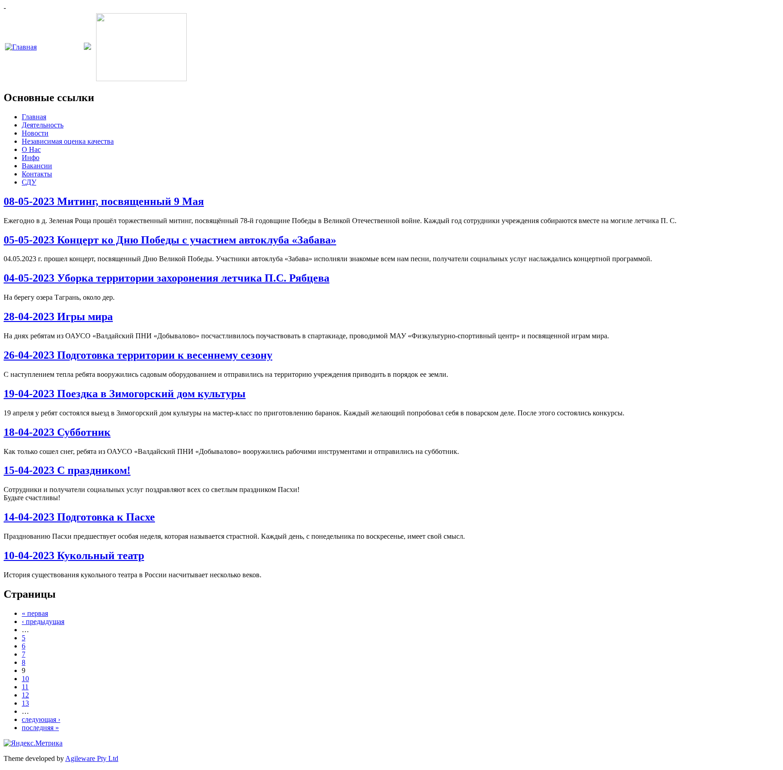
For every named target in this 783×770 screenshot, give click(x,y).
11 (25, 687)
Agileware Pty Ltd (91, 758)
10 (25, 678)
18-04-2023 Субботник (57, 432)
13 (25, 703)
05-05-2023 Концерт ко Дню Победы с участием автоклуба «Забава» (170, 240)
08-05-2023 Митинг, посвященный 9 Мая (104, 201)
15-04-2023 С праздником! (67, 470)
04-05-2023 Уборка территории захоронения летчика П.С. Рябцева (166, 278)
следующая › (41, 719)
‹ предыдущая (43, 621)
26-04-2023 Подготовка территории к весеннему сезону (138, 355)
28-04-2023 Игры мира (58, 316)
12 (25, 695)
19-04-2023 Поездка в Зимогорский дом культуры (125, 394)
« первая (35, 613)
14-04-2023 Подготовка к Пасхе (79, 517)
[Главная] (21, 47)
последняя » (40, 727)
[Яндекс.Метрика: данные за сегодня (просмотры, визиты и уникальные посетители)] (33, 743)
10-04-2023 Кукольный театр (74, 555)
